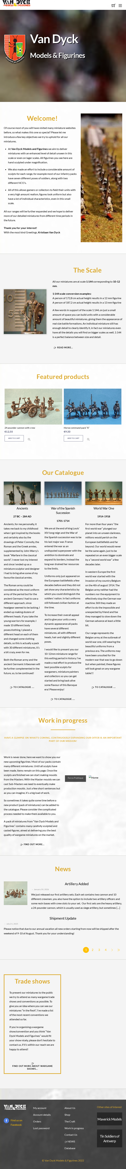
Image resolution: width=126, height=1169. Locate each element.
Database (69, 1148)
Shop (67, 1114)
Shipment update (63, 918)
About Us (69, 1107)
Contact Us (70, 1134)
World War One (104, 508)
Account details (42, 1114)
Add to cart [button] (14, 438)
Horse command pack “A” (76, 427)
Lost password (41, 1128)
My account (39, 1107)
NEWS (71, 1141)
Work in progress (74, 1128)
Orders (37, 1121)
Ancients (22, 508)
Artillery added (77, 884)
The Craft (69, 1121)
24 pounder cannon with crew (20, 427)
